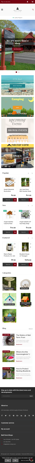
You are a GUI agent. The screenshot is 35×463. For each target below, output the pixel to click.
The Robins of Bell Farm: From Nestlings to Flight (23, 336)
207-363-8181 (6, 1)
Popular (5, 173)
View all (31, 328)
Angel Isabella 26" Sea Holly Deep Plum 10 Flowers (25, 223)
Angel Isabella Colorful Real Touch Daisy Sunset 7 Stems (9, 223)
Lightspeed (18, 454)
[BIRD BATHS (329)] (9, 283)
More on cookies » (25, 460)
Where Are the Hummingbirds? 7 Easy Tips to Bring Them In (23, 353)
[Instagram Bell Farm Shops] (9, 415)
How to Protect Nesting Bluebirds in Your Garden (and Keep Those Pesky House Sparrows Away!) (23, 370)
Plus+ (32, 454)
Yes (8, 460)
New (4, 205)
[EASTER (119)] (26, 283)
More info (8, 199)
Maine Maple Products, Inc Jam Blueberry (9, 255)
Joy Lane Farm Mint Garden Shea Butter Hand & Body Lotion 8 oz (25, 190)
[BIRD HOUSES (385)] (9, 299)
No (15, 460)
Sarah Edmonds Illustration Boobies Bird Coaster (9, 190)
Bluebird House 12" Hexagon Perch (24, 255)
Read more (19, 344)
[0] (32, 1)
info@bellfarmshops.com (10, 444)
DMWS (28, 454)
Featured (6, 238)
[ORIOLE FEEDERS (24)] (26, 299)
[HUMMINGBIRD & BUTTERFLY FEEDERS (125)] (9, 315)
